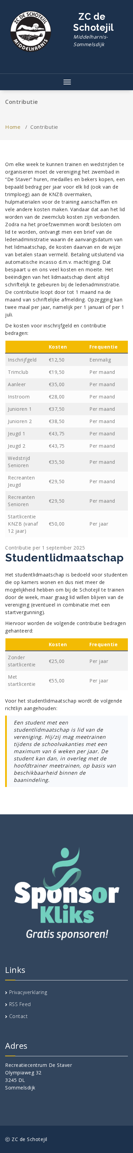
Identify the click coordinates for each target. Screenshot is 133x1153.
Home (12, 126)
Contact (18, 1016)
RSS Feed (20, 1004)
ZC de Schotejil (93, 29)
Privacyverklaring (28, 992)
